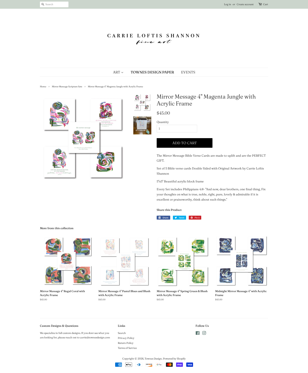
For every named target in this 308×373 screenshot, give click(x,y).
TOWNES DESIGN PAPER (152, 72)
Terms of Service (127, 348)
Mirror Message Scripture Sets (67, 86)
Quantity (163, 122)
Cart (265, 4)
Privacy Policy (126, 338)
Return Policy (126, 343)
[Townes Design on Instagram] (204, 333)
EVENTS (188, 72)
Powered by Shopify (174, 358)
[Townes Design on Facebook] (198, 333)
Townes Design (153, 358)
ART (117, 72)
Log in (227, 4)
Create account (245, 4)
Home (43, 86)
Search (122, 333)
